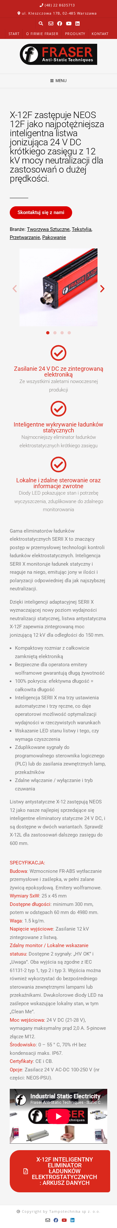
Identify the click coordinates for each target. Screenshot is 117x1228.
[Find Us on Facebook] (59, 23)
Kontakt (100, 33)
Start (14, 33)
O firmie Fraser (42, 33)
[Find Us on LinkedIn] (77, 23)
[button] (15, 289)
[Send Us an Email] (50, 23)
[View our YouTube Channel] (68, 23)
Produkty (75, 33)
